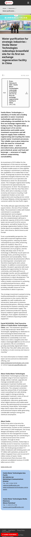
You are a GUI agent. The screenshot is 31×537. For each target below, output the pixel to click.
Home (4, 8)
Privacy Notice (6, 532)
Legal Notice (11, 530)
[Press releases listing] (3, 75)
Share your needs (10, 534)
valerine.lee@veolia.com (11, 485)
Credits (4, 530)
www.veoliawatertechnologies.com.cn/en (15, 363)
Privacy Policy (21, 530)
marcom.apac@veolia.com (17, 365)
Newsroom (11, 8)
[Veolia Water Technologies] (9, 3)
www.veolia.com (6, 467)
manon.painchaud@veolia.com (13, 507)
